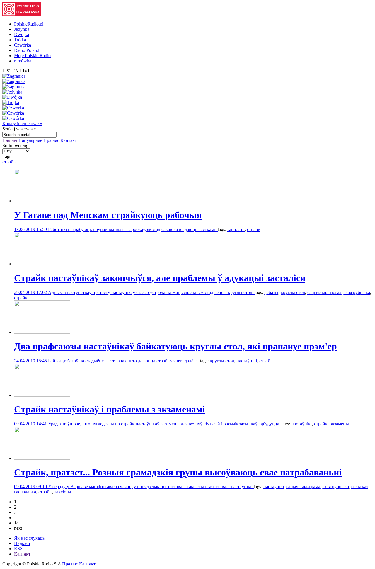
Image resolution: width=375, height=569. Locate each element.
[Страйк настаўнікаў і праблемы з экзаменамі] (42, 395)
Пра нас (51, 140)
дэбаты (271, 292)
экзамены (339, 423)
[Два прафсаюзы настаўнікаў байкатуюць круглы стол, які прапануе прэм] (42, 331)
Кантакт (68, 140)
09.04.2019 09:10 (31, 486)
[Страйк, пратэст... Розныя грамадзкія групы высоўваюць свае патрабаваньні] (42, 458)
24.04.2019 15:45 (31, 360)
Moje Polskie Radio (32, 55)
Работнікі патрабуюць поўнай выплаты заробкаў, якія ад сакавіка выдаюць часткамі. (133, 229)
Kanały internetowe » (22, 123)
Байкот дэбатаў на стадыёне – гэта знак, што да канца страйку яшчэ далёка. (124, 360)
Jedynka (21, 29)
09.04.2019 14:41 (31, 423)
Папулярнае (30, 140)
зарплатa (236, 229)
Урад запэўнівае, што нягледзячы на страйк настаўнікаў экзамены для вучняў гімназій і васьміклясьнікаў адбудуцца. (165, 423)
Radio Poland (26, 50)
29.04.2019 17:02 (31, 292)
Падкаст (22, 543)
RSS (18, 548)
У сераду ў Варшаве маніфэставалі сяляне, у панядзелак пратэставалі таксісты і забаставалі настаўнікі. (151, 486)
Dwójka (21, 34)
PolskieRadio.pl (28, 23)
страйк (9, 161)
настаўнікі (246, 360)
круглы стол (293, 292)
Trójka (20, 39)
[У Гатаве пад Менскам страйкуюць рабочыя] (42, 200)
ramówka (22, 60)
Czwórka (22, 45)
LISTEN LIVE (16, 70)
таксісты (62, 491)
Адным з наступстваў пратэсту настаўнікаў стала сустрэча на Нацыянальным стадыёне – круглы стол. (151, 292)
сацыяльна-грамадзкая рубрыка (338, 292)
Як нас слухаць (29, 538)
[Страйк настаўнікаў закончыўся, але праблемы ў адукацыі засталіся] (42, 263)
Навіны (10, 140)
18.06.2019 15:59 (31, 229)
